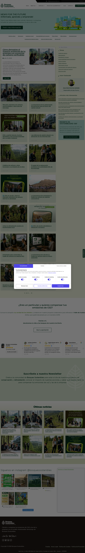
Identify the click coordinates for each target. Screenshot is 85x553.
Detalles (42, 265)
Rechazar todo (24, 285)
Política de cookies (52, 272)
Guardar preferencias (42, 285)
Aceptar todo (60, 285)
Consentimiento (23, 265)
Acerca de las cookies (61, 265)
